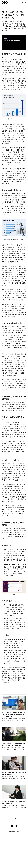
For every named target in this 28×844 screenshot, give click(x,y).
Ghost (17, 831)
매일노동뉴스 (12, 375)
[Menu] (25, 2)
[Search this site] (23, 2)
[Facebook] (15, 819)
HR (2, 9)
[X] (12, 819)
